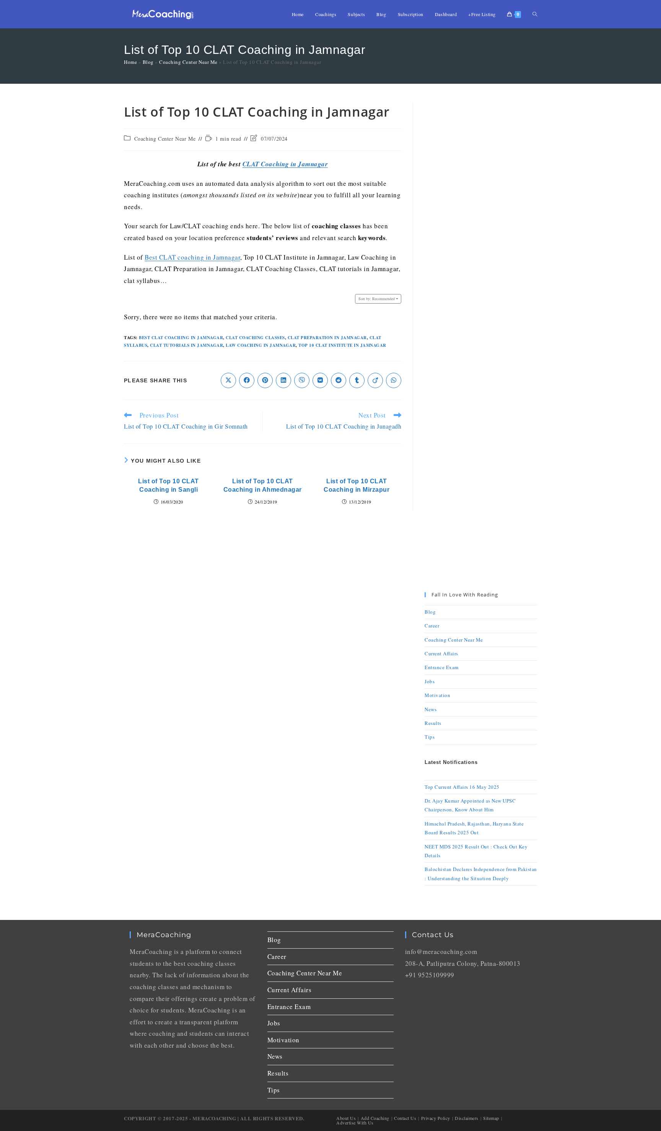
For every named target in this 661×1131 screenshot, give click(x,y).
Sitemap (491, 1118)
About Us (346, 1118)
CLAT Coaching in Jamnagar (285, 164)
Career (432, 625)
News (430, 709)
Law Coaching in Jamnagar (261, 345)
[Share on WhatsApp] (393, 380)
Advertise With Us (355, 1123)
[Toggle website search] (535, 14)
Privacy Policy (435, 1118)
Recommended (376, 298)
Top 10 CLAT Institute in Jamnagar (342, 345)
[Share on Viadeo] (375, 380)
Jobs (430, 681)
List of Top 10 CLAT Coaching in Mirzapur (356, 485)
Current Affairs (441, 653)
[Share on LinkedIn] (283, 380)
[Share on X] (228, 380)
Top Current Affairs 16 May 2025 (462, 786)
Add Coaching (375, 1118)
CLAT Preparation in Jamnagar (327, 338)
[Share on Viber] (301, 380)
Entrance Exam (442, 667)
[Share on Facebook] (246, 380)
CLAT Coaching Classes (255, 338)
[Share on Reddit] (338, 380)
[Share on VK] (320, 380)
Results (433, 723)
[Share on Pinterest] (265, 380)
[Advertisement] (481, 217)
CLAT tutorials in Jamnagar (186, 345)
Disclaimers (467, 1118)
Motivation (437, 695)
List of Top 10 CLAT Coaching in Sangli (168, 485)
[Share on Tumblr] (357, 380)
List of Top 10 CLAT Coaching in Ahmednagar (262, 485)
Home (130, 61)
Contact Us (405, 1118)
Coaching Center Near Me (188, 61)
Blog (148, 61)
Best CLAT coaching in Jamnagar (192, 257)
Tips (430, 736)
